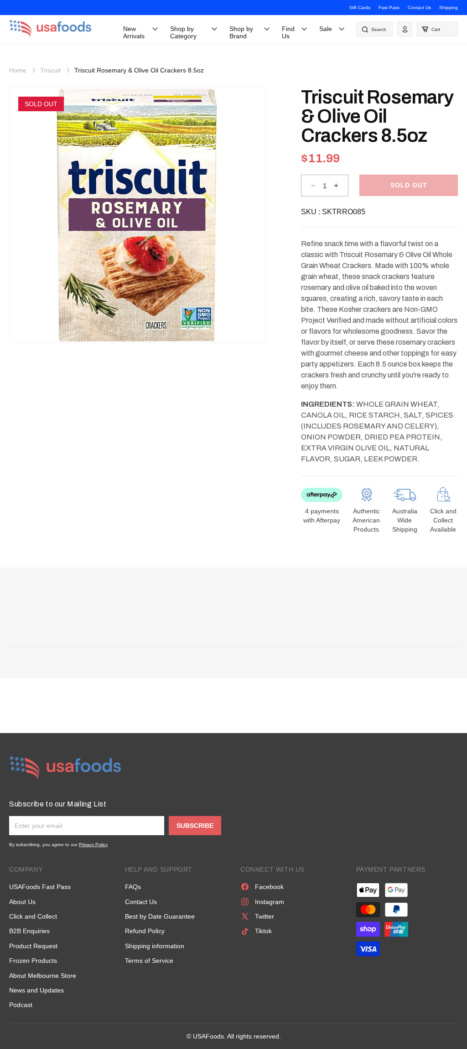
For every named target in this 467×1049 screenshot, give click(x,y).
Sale (325, 28)
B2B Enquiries (29, 931)
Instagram (269, 901)
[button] (437, 29)
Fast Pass (389, 7)
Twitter (264, 916)
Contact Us (419, 7)
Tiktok (263, 931)
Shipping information (154, 946)
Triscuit (50, 70)
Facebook (269, 886)
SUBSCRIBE (194, 825)
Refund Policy (145, 931)
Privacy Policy (93, 844)
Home (17, 70)
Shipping (448, 7)
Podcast (20, 1004)
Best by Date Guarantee (160, 916)
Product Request (33, 946)
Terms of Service (149, 960)
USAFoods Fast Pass (40, 886)
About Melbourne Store (42, 975)
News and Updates (36, 990)
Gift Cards (359, 7)
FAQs (133, 886)
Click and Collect (33, 916)
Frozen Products (33, 960)
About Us (22, 901)
